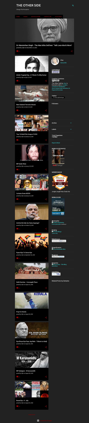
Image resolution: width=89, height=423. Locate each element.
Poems (25, 16)
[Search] (73, 5)
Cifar (61, 60)
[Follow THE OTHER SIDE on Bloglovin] (58, 257)
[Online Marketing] (58, 222)
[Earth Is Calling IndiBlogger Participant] (58, 166)
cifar (64, 83)
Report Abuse (56, 143)
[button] (72, 51)
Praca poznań (56, 224)
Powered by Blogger (45, 420)
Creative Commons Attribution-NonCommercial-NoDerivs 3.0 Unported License (61, 87)
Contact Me (47, 16)
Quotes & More (35, 16)
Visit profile (63, 62)
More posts (31, 414)
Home (18, 16)
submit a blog (55, 233)
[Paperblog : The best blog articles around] (56, 275)
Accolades (58, 16)
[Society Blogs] (56, 231)
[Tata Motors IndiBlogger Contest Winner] (58, 215)
